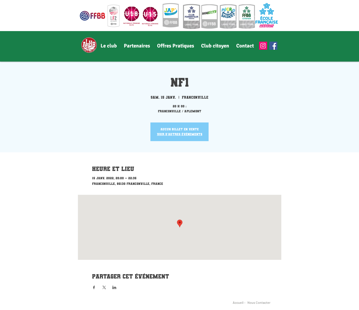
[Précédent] (23, 46)
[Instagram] (263, 46)
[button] (137, 45)
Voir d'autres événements (179, 134)
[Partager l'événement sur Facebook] (94, 287)
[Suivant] (336, 46)
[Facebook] (273, 46)
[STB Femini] (179, 53)
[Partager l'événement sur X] (104, 287)
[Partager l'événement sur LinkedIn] (114, 287)
